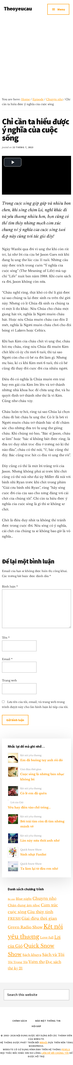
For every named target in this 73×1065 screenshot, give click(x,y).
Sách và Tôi (53, 954)
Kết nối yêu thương (30, 755)
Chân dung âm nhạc (24, 905)
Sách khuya (31, 955)
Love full (47, 937)
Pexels (66, 1049)
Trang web (9, 680)
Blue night (24, 899)
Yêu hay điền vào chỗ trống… (29, 807)
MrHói (44, 1042)
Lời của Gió (17, 802)
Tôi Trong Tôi (18, 962)
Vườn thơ (36, 961)
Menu (61, 9)
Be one (11, 899)
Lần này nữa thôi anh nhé (40, 840)
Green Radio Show (25, 927)
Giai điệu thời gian (30, 769)
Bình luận (10, 586)
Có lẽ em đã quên (33, 793)
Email (7, 659)
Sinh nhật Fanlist (33, 854)
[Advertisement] (36, 57)
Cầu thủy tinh (40, 912)
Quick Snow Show (31, 849)
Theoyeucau (18, 8)
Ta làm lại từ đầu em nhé (39, 868)
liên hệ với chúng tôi (55, 1052)
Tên (6, 637)
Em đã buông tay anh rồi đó (41, 760)
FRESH (14, 918)
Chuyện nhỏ (54, 99)
